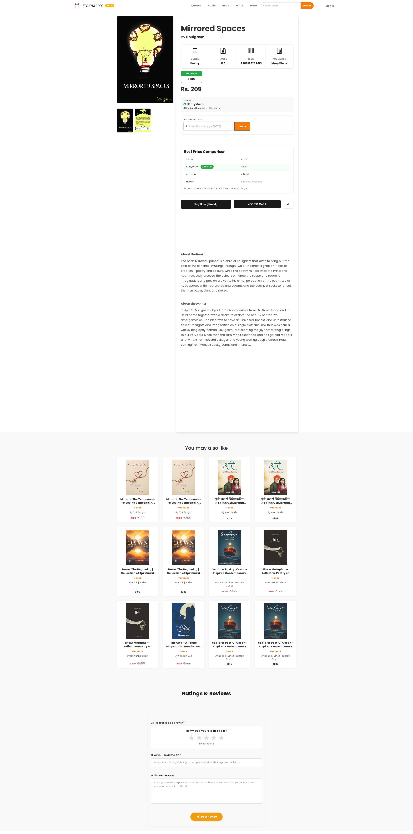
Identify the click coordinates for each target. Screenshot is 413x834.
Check (242, 126)
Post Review (209, 817)
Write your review (162, 775)
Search (307, 5)
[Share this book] (288, 204)
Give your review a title (166, 755)
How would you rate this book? (206, 731)
